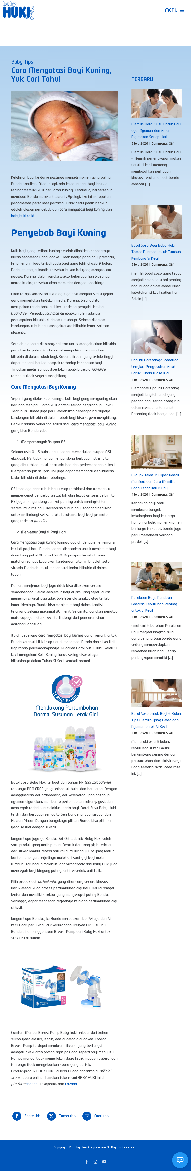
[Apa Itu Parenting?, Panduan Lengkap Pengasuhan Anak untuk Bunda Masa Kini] (156, 337)
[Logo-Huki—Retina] (18, 3)
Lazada (71, 1084)
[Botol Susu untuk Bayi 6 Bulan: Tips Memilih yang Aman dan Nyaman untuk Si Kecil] (156, 693)
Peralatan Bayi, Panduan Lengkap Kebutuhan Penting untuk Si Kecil (154, 604)
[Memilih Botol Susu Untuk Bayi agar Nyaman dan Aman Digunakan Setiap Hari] (156, 103)
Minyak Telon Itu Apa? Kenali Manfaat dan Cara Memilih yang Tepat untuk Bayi (155, 482)
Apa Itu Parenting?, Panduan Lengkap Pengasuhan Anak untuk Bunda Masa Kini (154, 367)
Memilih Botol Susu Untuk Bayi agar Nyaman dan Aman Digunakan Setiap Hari (156, 131)
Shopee (31, 1084)
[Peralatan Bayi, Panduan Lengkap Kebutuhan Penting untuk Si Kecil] (156, 576)
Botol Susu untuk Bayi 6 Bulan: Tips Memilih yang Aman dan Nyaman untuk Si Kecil (156, 720)
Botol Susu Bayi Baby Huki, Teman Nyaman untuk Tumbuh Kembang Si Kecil (156, 252)
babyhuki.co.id (22, 216)
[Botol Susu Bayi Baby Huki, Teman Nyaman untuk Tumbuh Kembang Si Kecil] (156, 222)
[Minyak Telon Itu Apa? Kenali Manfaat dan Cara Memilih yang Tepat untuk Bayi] (156, 452)
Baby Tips (22, 62)
